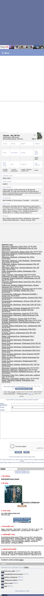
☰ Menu (5, 53)
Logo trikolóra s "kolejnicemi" (9, 577)
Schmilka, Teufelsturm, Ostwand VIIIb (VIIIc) (17, 320)
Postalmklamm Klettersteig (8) (23, 553)
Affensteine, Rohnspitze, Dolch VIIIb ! (15, 246)
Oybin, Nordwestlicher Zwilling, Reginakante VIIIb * (19, 271)
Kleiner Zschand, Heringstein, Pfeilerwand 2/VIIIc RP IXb (21, 343)
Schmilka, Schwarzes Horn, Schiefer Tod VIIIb (17, 310)
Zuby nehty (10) (35, 552)
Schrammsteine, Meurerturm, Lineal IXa (15, 313)
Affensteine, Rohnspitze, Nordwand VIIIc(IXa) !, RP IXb (21, 371)
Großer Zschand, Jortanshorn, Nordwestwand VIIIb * (19, 361)
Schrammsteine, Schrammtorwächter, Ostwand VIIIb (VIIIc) (22, 297)
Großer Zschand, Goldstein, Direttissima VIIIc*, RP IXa (20, 364)
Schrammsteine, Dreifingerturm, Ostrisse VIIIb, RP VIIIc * (21, 301)
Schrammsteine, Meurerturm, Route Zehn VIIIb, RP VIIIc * (22, 305)
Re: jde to (32, 529)
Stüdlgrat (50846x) (20, 538)
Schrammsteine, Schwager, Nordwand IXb (16, 308)
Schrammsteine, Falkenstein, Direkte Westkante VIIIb (20, 315)
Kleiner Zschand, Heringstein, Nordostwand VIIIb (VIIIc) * (21, 347)
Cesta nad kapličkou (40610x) (21, 541)
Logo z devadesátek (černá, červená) (12, 574)
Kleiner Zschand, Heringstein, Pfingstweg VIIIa (18, 340)
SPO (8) (10, 553)
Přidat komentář (22, 393)
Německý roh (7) (36, 554)
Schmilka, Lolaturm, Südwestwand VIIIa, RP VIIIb (19, 333)
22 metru (25, 529)
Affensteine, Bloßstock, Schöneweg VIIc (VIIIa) (18, 257)
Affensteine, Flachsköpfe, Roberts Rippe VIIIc (17, 252)
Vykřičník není (15, 530)
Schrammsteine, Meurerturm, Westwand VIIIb (17, 289)
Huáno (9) (4, 553)
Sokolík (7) (13, 554)
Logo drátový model (6, 583)
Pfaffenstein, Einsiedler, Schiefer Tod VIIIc (16, 276)
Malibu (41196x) (6, 541)
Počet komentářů (9, 393)
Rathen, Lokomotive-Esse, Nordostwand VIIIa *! (18, 336)
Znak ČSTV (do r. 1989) (8, 571)
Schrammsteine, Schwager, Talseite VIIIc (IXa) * (18, 290)
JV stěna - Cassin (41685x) (33, 540)
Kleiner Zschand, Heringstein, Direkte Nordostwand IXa (20, 357)
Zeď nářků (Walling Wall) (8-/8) (10, 513)
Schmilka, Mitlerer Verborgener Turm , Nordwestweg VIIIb (21, 326)
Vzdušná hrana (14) (24, 552)
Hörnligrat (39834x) (17, 543)
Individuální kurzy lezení (10, 479)
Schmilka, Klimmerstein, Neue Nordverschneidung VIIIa (21, 322)
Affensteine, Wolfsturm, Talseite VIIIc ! (15, 370)
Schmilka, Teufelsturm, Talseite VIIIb (14, 319)
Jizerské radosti (26, 530)
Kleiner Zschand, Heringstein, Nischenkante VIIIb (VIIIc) (21, 350)
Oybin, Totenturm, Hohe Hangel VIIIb (14, 275)
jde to (38, 529)
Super (3, 529)
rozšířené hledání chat (22, 472)
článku (26, 567)
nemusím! (9, 529)
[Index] (22, 47)
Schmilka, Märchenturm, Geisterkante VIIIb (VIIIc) (19, 329)
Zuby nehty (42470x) (17, 540)
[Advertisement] (22, 22)
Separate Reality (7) (24, 554)
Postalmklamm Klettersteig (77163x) (12, 537)
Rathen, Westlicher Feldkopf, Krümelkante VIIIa (18, 380)
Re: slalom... (35, 530)
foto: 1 (34, 139)
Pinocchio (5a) (5, 514)
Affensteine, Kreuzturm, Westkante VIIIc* (16, 368)
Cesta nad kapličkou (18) (8, 552)
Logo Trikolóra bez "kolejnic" (9, 580)
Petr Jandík (11, 392)
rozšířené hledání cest (22, 471)
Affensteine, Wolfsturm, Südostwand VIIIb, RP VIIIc (19, 248)
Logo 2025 (4, 586)
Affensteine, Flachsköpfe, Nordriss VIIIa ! (16, 378)
